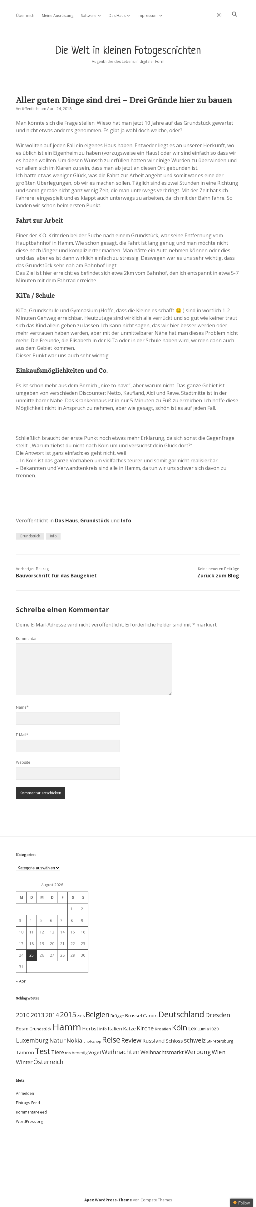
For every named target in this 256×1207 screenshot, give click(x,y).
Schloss (174, 1041)
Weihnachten (121, 1052)
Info (126, 520)
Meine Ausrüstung (57, 15)
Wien (218, 1052)
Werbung (198, 1052)
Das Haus (117, 15)
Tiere (57, 1052)
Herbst (90, 1028)
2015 (68, 1014)
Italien (115, 1028)
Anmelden (25, 1093)
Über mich (25, 15)
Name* (22, 707)
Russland (153, 1040)
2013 (37, 1015)
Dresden (217, 1014)
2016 (81, 1016)
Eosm (22, 1028)
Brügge (117, 1015)
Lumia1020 (208, 1029)
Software (88, 15)
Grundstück (94, 520)
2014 (52, 1015)
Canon (150, 1015)
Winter (24, 1062)
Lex (192, 1028)
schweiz (195, 1040)
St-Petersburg (220, 1041)
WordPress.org (29, 1121)
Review (131, 1040)
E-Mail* (22, 734)
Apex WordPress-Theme (108, 1200)
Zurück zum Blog (218, 575)
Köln (179, 1028)
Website (23, 762)
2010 (23, 1015)
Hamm (66, 1027)
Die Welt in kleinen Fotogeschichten (128, 51)
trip (68, 1053)
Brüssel (133, 1015)
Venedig (79, 1052)
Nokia (74, 1040)
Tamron (25, 1052)
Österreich (48, 1062)
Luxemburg (32, 1040)
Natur (57, 1040)
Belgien (98, 1014)
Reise (111, 1039)
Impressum (148, 15)
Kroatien (163, 1029)
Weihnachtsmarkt (162, 1052)
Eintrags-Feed (28, 1102)
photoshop (92, 1041)
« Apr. (21, 981)
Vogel (94, 1052)
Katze (129, 1028)
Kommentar (26, 638)
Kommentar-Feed (31, 1112)
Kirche (145, 1028)
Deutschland (181, 1014)
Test (42, 1051)
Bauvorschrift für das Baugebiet (56, 575)
